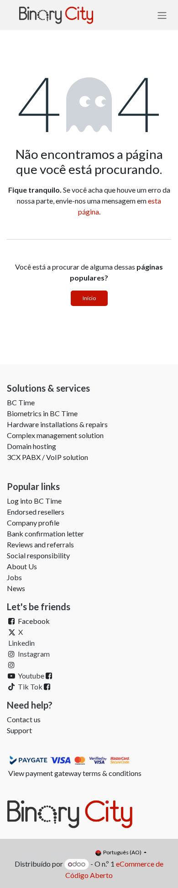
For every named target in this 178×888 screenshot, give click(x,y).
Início (89, 298)
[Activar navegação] (162, 15)
